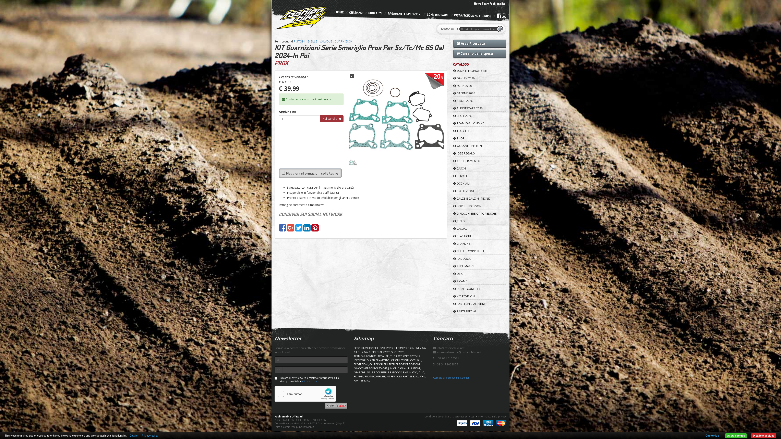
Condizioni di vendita (436, 416)
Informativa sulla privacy (492, 416)
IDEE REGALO (465, 153)
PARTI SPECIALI (467, 311)
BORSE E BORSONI (469, 206)
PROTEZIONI (465, 191)
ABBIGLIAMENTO (468, 161)
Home (340, 12)
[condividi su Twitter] (298, 230)
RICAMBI (462, 281)
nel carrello (330, 119)
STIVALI (461, 176)
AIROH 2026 (464, 101)
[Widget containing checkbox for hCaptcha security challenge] (305, 394)
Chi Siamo (356, 13)
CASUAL (461, 228)
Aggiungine (287, 112)
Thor (460, 138)
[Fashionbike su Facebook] (499, 16)
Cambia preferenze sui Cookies (451, 377)
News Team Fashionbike (489, 3)
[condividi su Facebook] (282, 230)
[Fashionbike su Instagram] (504, 17)
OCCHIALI (463, 183)
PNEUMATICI (465, 266)
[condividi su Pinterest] (315, 230)
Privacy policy (150, 435)
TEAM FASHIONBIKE (470, 123)
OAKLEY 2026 (465, 78)
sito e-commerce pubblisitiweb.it (295, 427)
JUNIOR (461, 221)
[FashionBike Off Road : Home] (301, 17)
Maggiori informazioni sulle (311, 173)
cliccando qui (309, 381)
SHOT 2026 (464, 116)
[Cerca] (501, 29)
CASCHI (461, 168)
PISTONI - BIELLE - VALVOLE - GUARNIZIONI (323, 41)
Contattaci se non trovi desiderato (308, 99)
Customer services (463, 416)
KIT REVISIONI (466, 296)
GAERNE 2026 (465, 93)
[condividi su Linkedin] (307, 230)
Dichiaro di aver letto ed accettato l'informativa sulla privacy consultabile (309, 379)
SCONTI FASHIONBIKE (471, 71)
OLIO (460, 274)
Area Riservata (472, 43)
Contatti (375, 13)
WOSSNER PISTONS (469, 146)
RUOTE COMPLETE (469, 289)
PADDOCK (463, 259)
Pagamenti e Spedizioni (404, 14)
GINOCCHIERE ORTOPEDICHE (476, 213)
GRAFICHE (463, 244)
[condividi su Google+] (290, 230)
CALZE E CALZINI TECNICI (473, 198)
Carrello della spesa (476, 53)
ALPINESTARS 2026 (469, 108)
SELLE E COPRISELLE (470, 251)
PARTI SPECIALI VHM (470, 304)
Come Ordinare (437, 15)
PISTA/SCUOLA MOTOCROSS (472, 15)
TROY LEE (463, 131)
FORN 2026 (464, 86)
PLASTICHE (464, 236)
